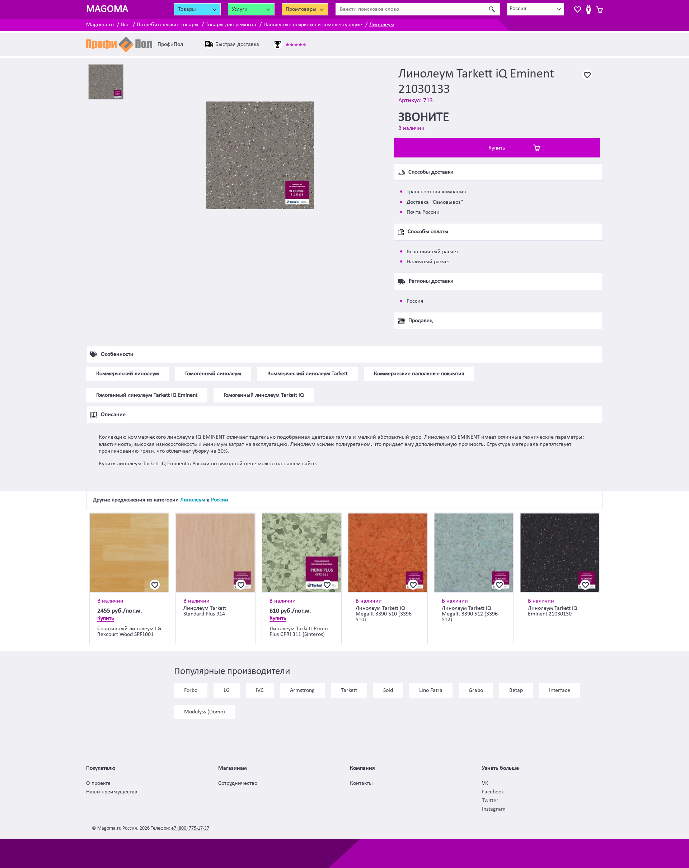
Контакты (361, 783)
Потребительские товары (167, 25)
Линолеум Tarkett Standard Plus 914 (204, 611)
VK (485, 783)
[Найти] (492, 9)
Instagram (494, 809)
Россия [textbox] (518, 8)
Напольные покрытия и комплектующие (312, 25)
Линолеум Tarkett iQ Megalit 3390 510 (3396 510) (384, 614)
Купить (496, 148)
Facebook (493, 792)
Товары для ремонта (231, 25)
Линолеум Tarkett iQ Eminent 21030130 (552, 611)
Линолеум (381, 25)
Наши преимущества (111, 792)
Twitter (490, 800)
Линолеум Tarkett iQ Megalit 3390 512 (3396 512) (470, 614)
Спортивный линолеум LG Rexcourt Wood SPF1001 (129, 631)
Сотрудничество (237, 783)
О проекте (98, 783)
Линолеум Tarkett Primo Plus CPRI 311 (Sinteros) (298, 631)
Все (125, 25)
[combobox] (535, 9)
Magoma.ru (100, 25)
